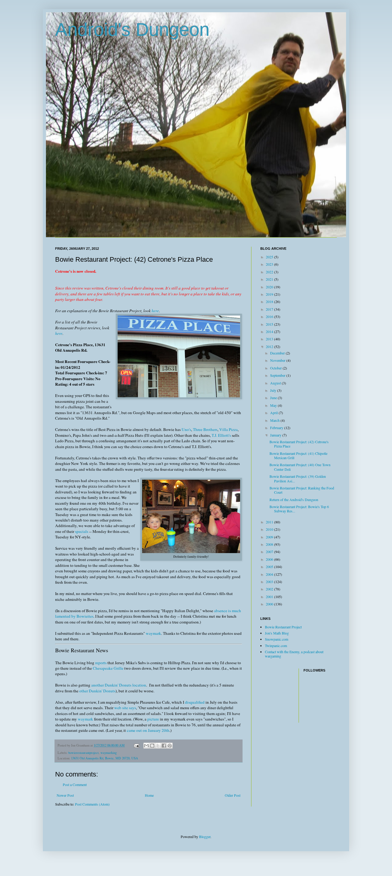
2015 (270, 324)
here (155, 310)
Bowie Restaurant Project (283, 626)
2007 (270, 551)
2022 (270, 271)
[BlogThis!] (152, 746)
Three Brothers (205, 429)
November (278, 360)
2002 (270, 588)
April (274, 412)
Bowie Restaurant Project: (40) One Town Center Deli (300, 466)
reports (101, 662)
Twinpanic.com (276, 645)
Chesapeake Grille (108, 668)
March (275, 420)
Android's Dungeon (132, 29)
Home (149, 795)
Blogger (204, 836)
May (274, 405)
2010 (270, 529)
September (278, 375)
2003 (270, 581)
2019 (270, 294)
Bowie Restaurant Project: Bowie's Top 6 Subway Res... (299, 508)
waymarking (108, 753)
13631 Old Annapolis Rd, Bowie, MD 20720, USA (104, 758)
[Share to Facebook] (164, 746)
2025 (270, 256)
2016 (270, 316)
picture (153, 719)
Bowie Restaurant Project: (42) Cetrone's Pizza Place (299, 443)
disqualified (195, 702)
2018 (270, 301)
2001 (270, 596)
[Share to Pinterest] (170, 746)
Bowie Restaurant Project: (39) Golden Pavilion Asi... (298, 478)
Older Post (232, 795)
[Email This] (146, 746)
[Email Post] (136, 745)
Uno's (186, 429)
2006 (270, 559)
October (276, 367)
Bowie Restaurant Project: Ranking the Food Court (302, 490)
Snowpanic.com (276, 639)
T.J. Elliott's (221, 435)
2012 (270, 346)
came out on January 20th (148, 730)
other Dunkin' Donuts (97, 691)
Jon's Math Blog (277, 633)
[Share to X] (158, 746)
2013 (270, 338)
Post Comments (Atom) (92, 804)
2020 (270, 286)
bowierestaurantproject (83, 753)
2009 (270, 536)
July (273, 390)
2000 (270, 603)
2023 (270, 264)
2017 (270, 309)
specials (81, 531)
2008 (270, 544)
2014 (270, 331)
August (276, 382)
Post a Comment (75, 784)
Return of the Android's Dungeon (294, 499)
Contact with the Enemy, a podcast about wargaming (294, 653)
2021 (270, 279)
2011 (270, 521)
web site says (125, 707)
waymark (153, 633)
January (276, 434)
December (278, 352)
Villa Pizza (228, 429)
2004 (270, 574)
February (277, 427)
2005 (270, 566)
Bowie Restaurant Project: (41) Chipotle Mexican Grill (298, 455)
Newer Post (65, 795)
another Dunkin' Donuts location (118, 685)
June (274, 397)
